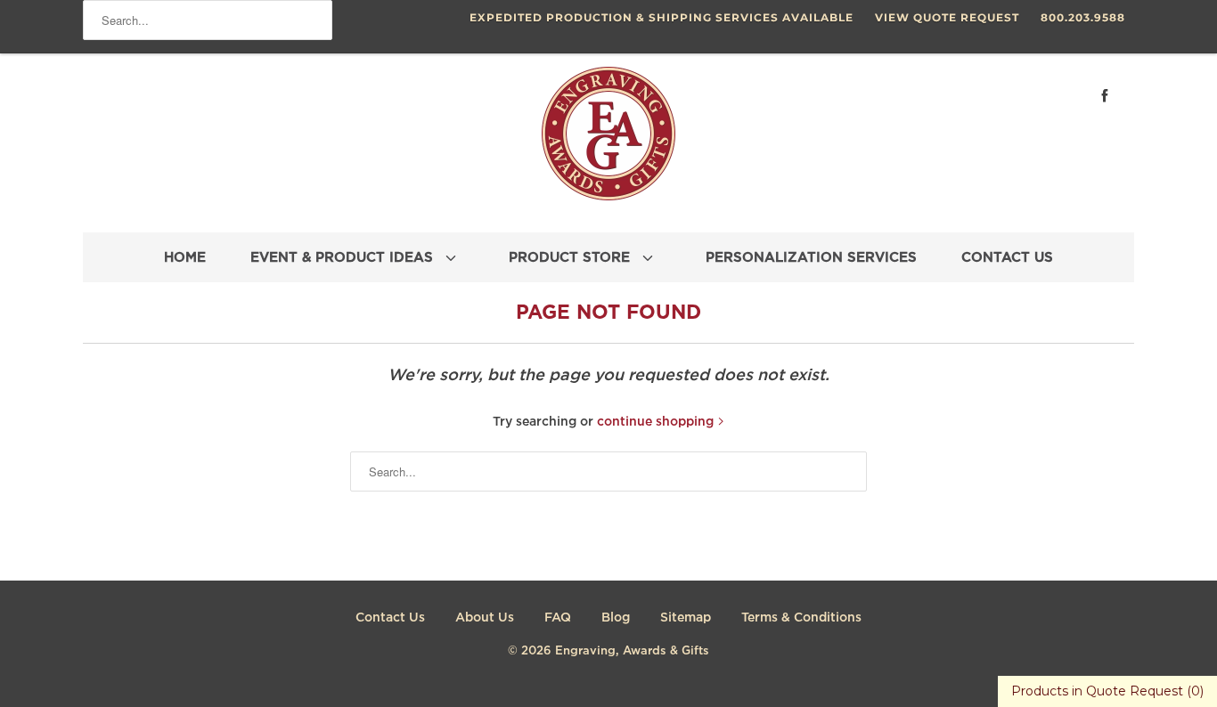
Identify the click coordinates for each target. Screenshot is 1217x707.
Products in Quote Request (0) (1107, 691)
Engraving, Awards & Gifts (632, 651)
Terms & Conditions (801, 618)
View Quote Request (947, 17)
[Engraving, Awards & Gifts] (608, 141)
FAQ (557, 618)
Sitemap (685, 618)
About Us (484, 618)
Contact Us (390, 618)
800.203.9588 (1083, 17)
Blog (615, 618)
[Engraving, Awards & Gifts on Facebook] (1104, 96)
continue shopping (657, 422)
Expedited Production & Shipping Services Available (662, 17)
